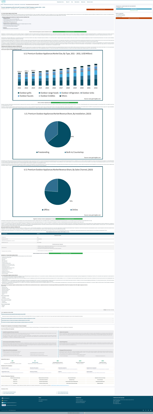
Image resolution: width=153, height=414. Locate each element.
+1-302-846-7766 (117, 401)
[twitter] (146, 410)
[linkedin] (143, 410)
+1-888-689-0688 (118, 400)
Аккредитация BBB (35, 362)
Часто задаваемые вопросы (120, 14)
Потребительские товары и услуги (9, 4)
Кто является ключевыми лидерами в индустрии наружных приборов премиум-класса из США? (17, 322)
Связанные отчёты (119, 16)
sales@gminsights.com (118, 403)
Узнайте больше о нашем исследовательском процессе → (60, 385)
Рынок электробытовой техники (63, 393)
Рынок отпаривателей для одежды (8, 393)
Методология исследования (120, 15)
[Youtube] (151, 410)
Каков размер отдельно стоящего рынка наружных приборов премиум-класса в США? (16, 320)
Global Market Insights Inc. (4, 410)
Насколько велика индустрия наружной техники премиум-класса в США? (14, 314)
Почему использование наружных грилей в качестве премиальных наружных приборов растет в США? (18, 318)
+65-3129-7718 (117, 402)
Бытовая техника (17, 4)
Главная (2, 4)
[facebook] (148, 410)
